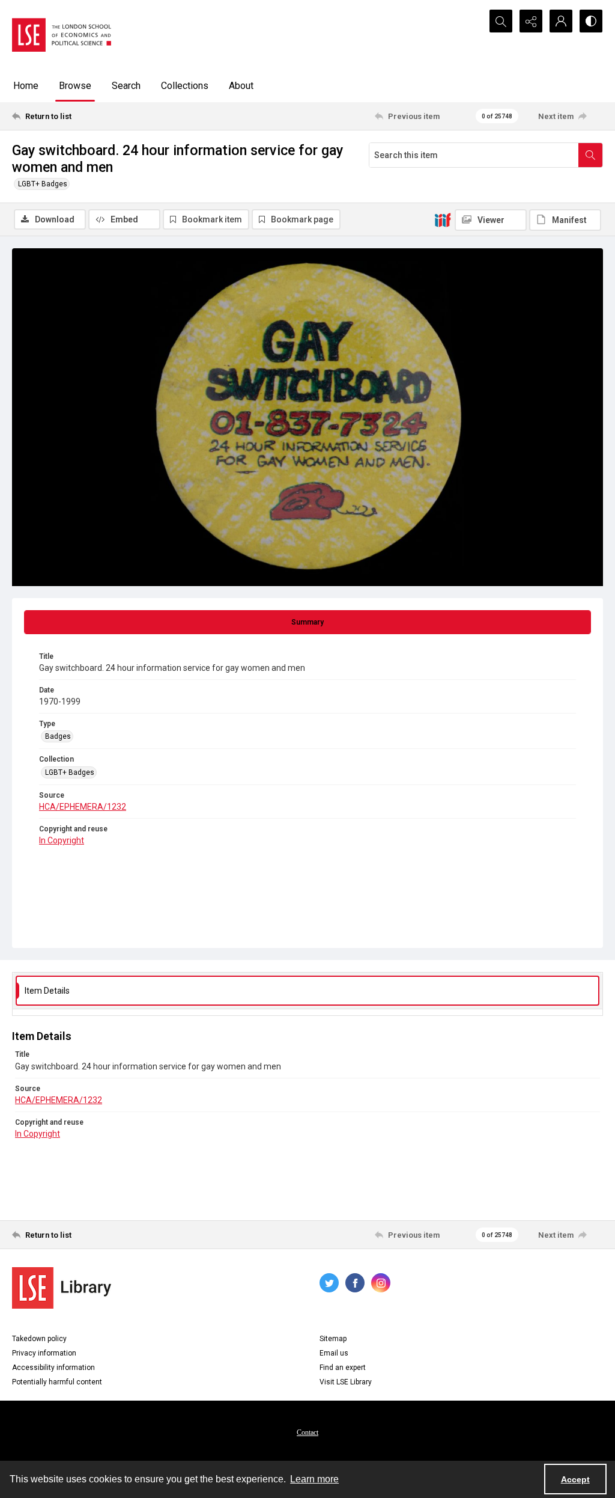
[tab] (307, 622)
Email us (334, 1353)
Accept (575, 1479)
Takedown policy (39, 1338)
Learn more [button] (314, 1479)
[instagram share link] (380, 1282)
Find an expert (343, 1367)
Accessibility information (53, 1367)
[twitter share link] (329, 1282)
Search (126, 85)
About (241, 85)
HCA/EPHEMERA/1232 (82, 807)
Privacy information (44, 1353)
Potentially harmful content (57, 1382)
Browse (75, 85)
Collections (184, 85)
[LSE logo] (61, 35)
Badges (58, 736)
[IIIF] (442, 219)
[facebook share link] (355, 1282)
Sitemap (333, 1338)
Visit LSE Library (346, 1382)
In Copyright (61, 840)
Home (25, 85)
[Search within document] (590, 155)
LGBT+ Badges (42, 184)
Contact (307, 1432)
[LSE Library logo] (61, 1288)
